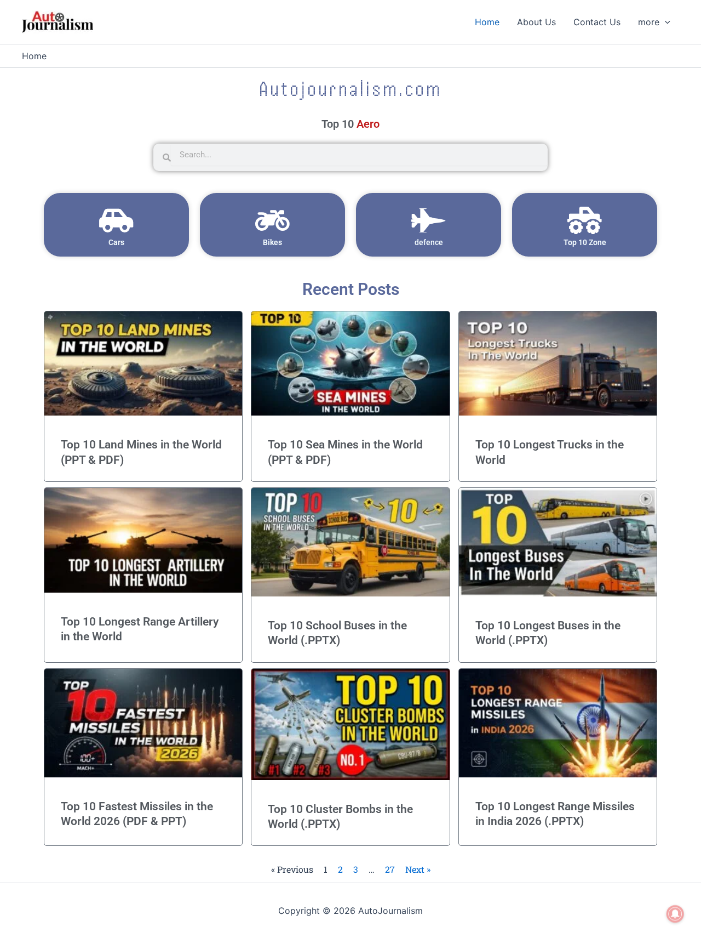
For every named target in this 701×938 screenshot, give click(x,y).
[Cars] (116, 220)
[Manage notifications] (675, 914)
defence (429, 242)
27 (390, 869)
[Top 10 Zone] (585, 220)
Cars (116, 242)
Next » (417, 869)
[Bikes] (272, 220)
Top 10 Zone (585, 242)
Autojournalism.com (350, 89)
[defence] (429, 220)
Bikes (272, 242)
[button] (664, 22)
